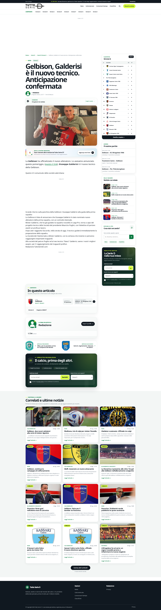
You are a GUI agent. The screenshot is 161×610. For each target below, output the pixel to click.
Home (27, 55)
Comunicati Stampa (102, 6)
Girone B (45, 12)
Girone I (95, 12)
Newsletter (132, 1)
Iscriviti (65, 377)
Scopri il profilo (88, 324)
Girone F (73, 12)
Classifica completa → (118, 137)
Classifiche (113, 6)
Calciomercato (90, 6)
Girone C (52, 12)
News (82, 6)
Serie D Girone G (41, 55)
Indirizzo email (34, 373)
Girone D (59, 12)
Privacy (108, 589)
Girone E (66, 12)
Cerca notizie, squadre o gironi (111, 233)
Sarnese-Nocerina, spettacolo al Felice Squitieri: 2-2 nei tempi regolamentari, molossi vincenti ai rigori (81, 1)
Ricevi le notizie (129, 6)
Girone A (37, 12)
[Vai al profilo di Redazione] (32, 323)
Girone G (80, 12)
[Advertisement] (80, 33)
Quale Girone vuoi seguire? (78, 373)
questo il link (51, 164)
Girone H (88, 12)
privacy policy (40, 381)
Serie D (33, 55)
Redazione (36, 93)
